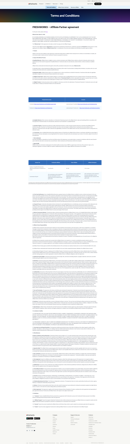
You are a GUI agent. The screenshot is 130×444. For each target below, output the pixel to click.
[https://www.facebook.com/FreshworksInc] (32, 430)
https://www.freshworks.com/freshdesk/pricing (87, 104)
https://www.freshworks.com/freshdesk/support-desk (45, 104)
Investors (54, 420)
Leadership (55, 419)
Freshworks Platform (93, 435)
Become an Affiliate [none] (75, 7)
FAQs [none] (82, 7)
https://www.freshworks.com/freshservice (43, 108)
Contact (54, 433)
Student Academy (74, 422)
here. (47, 31)
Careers (54, 422)
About (54, 417)
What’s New (91, 417)
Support (72, 417)
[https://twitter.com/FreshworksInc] (29, 430)
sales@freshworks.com (30, 427)
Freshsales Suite (92, 431)
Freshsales (91, 430)
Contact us (28, 425)
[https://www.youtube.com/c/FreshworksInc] (34, 430)
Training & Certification (75, 419)
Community (73, 424)
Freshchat (90, 428)
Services (72, 420)
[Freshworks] (36, 415)
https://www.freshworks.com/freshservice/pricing (89, 108)
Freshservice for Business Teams (95, 422)
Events (54, 428)
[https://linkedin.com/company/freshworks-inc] (27, 430)
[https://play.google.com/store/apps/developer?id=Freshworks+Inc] (29, 418)
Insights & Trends (56, 430)
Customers (55, 424)
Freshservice (91, 419)
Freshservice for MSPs (93, 420)
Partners (54, 426)
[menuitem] (89, 1)
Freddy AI (90, 437)
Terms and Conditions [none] (51, 7)
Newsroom (55, 431)
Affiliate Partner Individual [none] (63, 7)
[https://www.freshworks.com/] (32, 4)
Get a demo (97, 3)
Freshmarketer (91, 433)
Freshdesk (91, 426)
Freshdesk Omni (92, 424)
